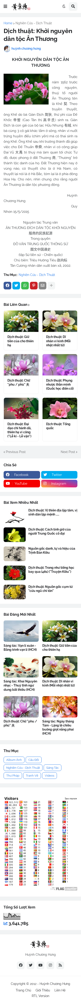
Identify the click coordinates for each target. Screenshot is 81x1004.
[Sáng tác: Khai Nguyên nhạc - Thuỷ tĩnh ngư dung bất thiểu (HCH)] (21, 666)
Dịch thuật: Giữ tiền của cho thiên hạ (20, 341)
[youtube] (40, 965)
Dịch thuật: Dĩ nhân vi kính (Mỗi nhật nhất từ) (58, 341)
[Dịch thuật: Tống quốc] (60, 408)
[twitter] (30, 965)
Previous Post (16, 452)
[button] (5, 6)
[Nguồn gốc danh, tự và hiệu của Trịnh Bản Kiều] (15, 553)
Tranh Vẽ (32, 775)
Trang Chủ (23, 990)
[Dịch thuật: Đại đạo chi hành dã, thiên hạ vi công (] (21, 408)
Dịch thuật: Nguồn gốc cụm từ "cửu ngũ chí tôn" (50, 589)
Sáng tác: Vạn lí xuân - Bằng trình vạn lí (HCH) (20, 647)
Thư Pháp (12, 775)
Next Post (68, 452)
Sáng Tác (52, 767)
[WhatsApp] (25, 285)
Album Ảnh (14, 760)
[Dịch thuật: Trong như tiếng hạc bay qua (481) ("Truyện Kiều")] (15, 573)
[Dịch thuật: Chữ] (21, 364)
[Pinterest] (34, 285)
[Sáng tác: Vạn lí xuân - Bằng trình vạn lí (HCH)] (21, 631)
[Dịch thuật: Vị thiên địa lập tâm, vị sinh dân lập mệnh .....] (15, 515)
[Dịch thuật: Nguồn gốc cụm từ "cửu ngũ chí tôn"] (15, 592)
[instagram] (50, 965)
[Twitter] (16, 285)
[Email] (42, 285)
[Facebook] (7, 285)
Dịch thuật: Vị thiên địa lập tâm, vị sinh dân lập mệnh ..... (52, 512)
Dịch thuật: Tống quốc (58, 426)
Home (8, 23)
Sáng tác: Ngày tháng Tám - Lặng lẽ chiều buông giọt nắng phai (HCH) (58, 727)
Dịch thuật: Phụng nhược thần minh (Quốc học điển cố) (60, 384)
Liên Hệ (59, 990)
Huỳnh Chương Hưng (55, 984)
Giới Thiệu (43, 990)
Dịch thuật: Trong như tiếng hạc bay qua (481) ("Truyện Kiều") (51, 569)
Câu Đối (33, 760)
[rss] (60, 965)
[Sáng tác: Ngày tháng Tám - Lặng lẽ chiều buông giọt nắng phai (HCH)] (59, 706)
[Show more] (51, 285)
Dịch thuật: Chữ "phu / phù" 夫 (18, 382)
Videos (49, 775)
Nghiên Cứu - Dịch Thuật (34, 23)
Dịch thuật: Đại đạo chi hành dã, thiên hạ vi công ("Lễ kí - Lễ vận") (19, 430)
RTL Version (40, 996)
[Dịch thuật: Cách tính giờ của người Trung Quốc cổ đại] (15, 534)
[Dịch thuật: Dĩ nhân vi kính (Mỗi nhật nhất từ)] (60, 321)
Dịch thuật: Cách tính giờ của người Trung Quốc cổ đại (49, 531)
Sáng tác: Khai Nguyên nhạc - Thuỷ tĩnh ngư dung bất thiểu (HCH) (20, 685)
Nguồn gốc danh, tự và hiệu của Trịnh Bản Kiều (51, 550)
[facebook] (21, 965)
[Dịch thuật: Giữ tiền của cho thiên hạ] (21, 321)
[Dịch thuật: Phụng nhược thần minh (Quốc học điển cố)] (60, 364)
